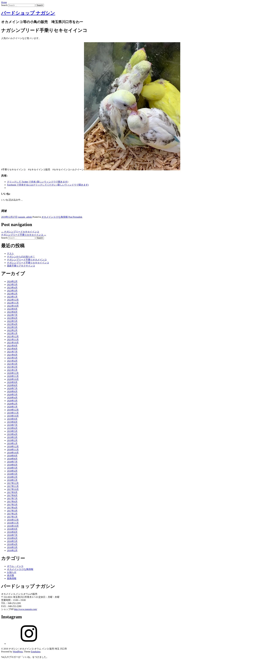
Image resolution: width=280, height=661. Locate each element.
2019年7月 (12, 425)
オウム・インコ (15, 566)
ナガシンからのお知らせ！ (21, 256)
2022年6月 (12, 318)
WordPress (18, 651)
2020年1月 (12, 407)
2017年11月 (13, 486)
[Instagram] (29, 643)
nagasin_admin (25, 217)
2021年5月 (12, 358)
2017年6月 (12, 501)
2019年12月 (13, 410)
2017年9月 (12, 492)
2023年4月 (12, 287)
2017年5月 (12, 504)
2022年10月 (13, 306)
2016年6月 (12, 538)
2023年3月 (12, 290)
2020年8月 (12, 385)
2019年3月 (12, 437)
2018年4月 (12, 471)
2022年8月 (12, 312)
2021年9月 (12, 345)
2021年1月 (12, 370)
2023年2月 (12, 293)
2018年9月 (12, 455)
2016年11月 (13, 523)
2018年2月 (12, 477)
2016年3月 (12, 547)
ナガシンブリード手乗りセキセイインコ (23, 234)
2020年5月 (12, 394)
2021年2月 (12, 367)
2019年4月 (12, 434)
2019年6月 (12, 428)
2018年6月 (12, 465)
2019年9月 (12, 419)
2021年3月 (12, 364)
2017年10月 (13, 489)
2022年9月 (12, 309)
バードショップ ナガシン (28, 13)
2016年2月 (12, 550)
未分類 (10, 575)
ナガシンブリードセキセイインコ (20, 231)
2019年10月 (13, 416)
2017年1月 (12, 517)
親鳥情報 (11, 578)
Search (4, 5)
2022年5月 (12, 321)
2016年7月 (12, 535)
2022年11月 (13, 303)
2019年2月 (12, 440)
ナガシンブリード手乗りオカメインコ (27, 259)
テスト (10, 253)
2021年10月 (13, 342)
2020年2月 (12, 403)
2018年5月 (12, 468)
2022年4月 (12, 324)
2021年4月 (12, 361)
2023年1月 (12, 296)
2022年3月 (12, 327)
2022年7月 (12, 315)
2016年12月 (13, 520)
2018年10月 (13, 452)
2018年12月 (13, 446)
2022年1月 (12, 333)
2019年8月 (12, 422)
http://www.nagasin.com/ (25, 609)
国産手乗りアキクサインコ (21, 265)
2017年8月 (12, 495)
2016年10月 (13, 526)
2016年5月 (12, 541)
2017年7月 (12, 498)
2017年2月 (12, 514)
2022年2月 (12, 330)
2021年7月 (12, 352)
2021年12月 (13, 336)
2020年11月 (13, 376)
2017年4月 (12, 507)
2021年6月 (12, 355)
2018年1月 (12, 480)
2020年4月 (12, 397)
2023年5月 (12, 284)
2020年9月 (12, 382)
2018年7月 (12, 462)
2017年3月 (12, 510)
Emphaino (35, 651)
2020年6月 (12, 391)
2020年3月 (12, 400)
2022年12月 (13, 300)
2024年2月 (12, 281)
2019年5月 (12, 431)
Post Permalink (75, 217)
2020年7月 (12, 388)
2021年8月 (12, 348)
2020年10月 (13, 379)
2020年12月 (13, 373)
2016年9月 (12, 529)
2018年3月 (12, 474)
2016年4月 (12, 544)
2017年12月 (13, 483)
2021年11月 (13, 339)
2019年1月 (12, 443)
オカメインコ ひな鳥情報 (55, 217)
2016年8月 (12, 532)
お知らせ (11, 572)
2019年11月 (13, 413)
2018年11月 (13, 449)
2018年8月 (12, 459)
